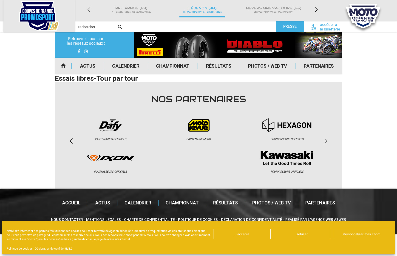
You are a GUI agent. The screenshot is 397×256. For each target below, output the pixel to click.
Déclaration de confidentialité (53, 248)
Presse (290, 26)
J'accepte (242, 234)
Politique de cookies (20, 248)
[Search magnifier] (120, 27)
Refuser (302, 234)
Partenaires (319, 66)
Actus (87, 66)
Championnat (172, 66)
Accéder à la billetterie (330, 26)
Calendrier (125, 66)
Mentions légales (103, 219)
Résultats (218, 66)
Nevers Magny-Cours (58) (273, 10)
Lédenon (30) (202, 10)
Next (316, 10)
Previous (89, 10)
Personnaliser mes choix (361, 234)
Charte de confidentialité (149, 219)
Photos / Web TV (267, 66)
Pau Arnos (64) (131, 10)
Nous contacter (67, 219)
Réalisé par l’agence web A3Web (315, 219)
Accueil (63, 66)
